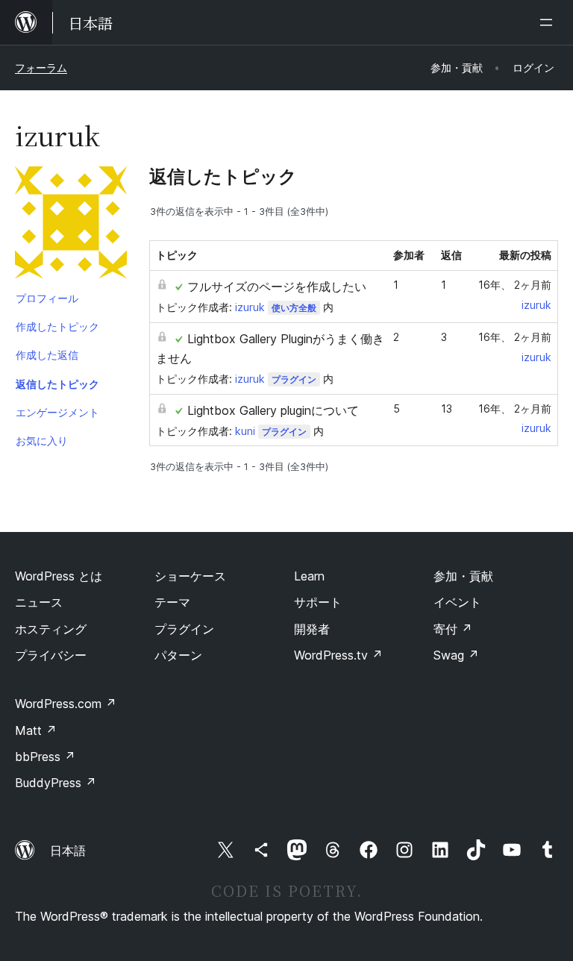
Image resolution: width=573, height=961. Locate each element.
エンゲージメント (57, 412)
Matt (36, 730)
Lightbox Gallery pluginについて (273, 410)
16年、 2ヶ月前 (514, 284)
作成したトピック (57, 326)
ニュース (39, 602)
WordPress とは (58, 576)
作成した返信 (47, 354)
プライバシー (51, 655)
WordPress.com (65, 703)
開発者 (312, 629)
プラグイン (294, 379)
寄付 (452, 629)
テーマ (172, 602)
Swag (456, 655)
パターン (178, 655)
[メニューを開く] (549, 22)
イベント (457, 602)
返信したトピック (57, 384)
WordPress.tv (338, 655)
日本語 (68, 850)
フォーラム (41, 67)
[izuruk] (71, 225)
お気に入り (42, 440)
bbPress (45, 756)
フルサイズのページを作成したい (276, 286)
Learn (309, 576)
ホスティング (51, 629)
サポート (318, 602)
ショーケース (190, 576)
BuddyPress (55, 782)
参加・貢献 (463, 576)
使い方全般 (294, 307)
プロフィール (47, 298)
